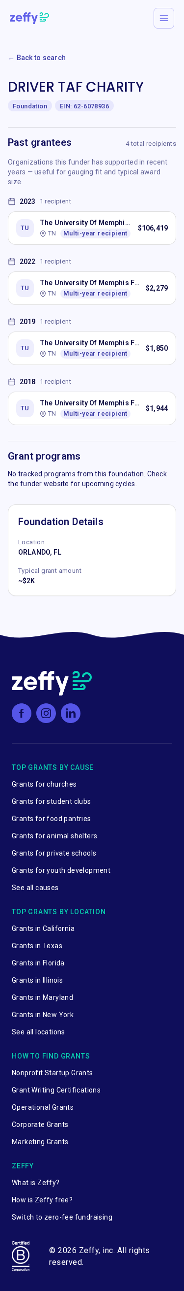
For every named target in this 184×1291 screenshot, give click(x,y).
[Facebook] (21, 713)
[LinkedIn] (70, 713)
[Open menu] (164, 18)
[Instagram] (46, 713)
